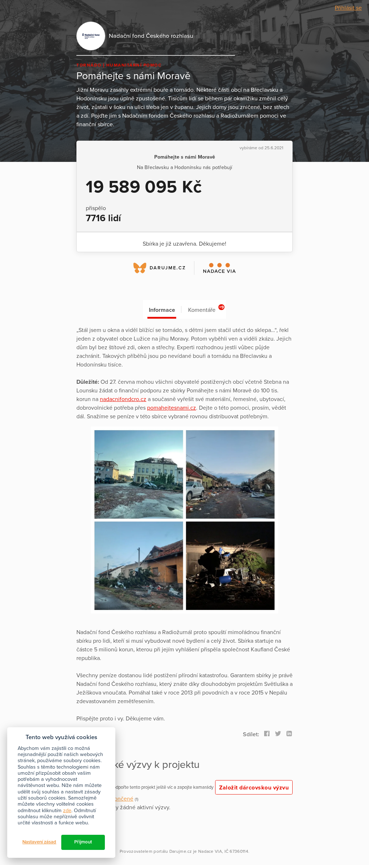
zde (67, 810)
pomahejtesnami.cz (171, 407)
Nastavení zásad (39, 842)
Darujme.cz (180, 851)
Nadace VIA (210, 851)
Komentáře (206, 309)
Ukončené (120, 798)
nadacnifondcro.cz (123, 399)
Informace (162, 310)
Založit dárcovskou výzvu (254, 787)
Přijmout (83, 842)
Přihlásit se (348, 8)
